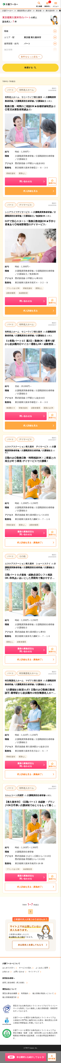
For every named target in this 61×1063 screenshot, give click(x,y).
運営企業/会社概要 (9, 993)
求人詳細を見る (30, 191)
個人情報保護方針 (9, 997)
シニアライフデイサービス (17, 212)
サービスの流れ (25, 968)
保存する (52, 183)
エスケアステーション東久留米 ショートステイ (27, 563)
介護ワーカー (7, 11)
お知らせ (5, 972)
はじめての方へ (8, 968)
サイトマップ (33, 972)
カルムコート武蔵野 (14, 795)
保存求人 (47, 4)
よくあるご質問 (42, 968)
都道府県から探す (24, 11)
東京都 (38, 11)
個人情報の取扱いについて (43, 993)
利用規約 (24, 993)
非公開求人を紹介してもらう (26, 1057)
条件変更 (51, 1059)
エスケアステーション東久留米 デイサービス (26, 446)
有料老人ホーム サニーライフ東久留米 (23, 97)
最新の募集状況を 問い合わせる (25, 533)
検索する (28, 67)
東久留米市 (50, 11)
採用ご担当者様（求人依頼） (13, 983)
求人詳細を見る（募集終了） (30, 542)
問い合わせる (26, 181)
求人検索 (39, 6)
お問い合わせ (19, 972)
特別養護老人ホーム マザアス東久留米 (23, 680)
